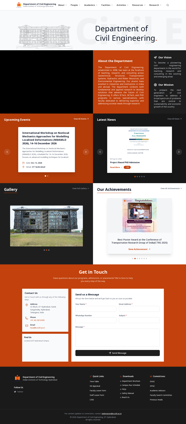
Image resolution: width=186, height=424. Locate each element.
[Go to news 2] (137, 176)
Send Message (119, 353)
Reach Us (125, 397)
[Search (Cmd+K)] (167, 5)
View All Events (80, 119)
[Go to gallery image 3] (48, 250)
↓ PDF (127, 167)
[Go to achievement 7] (146, 258)
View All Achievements (170, 188)
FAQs (124, 389)
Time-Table (94, 381)
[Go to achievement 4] (139, 258)
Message (80, 327)
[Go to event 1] (45, 176)
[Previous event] (7, 152)
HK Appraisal (95, 386)
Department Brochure (131, 381)
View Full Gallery (79, 188)
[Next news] (179, 152)
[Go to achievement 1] (132, 258)
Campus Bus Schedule (131, 385)
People (74, 5)
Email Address (126, 304)
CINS (92, 399)
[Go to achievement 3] (137, 258)
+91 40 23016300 (37, 320)
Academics (89, 5)
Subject (123, 315)
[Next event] (86, 152)
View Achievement (138, 249)
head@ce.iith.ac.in (37, 328)
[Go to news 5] (144, 176)
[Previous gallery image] (7, 228)
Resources (137, 5)
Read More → (116, 167)
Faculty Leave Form (98, 390)
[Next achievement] (178, 228)
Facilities (105, 5)
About (61, 5)
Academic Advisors (157, 390)
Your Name (81, 304)
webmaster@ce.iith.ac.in (112, 413)
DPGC (152, 386)
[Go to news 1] (135, 176)
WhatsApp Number (83, 315)
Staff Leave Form (97, 395)
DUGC (152, 381)
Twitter (20, 391)
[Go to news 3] (139, 176)
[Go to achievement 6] (144, 258)
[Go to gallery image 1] (44, 250)
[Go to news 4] (141, 176)
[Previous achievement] (100, 228)
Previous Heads (156, 399)
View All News (173, 119)
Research (154, 5)
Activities (121, 5)
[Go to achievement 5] (141, 258)
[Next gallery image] (85, 228)
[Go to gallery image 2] (46, 250)
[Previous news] (100, 152)
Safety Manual (128, 393)
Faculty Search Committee (161, 395)
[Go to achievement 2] (135, 258)
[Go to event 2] (47, 176)
